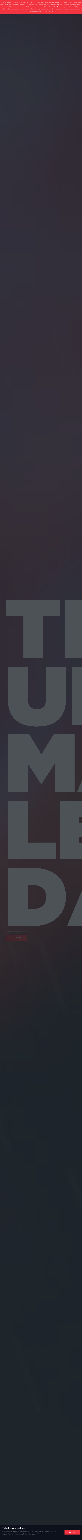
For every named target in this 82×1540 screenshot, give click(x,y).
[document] (41, 770)
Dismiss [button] (50, 11)
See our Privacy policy (10, 1537)
